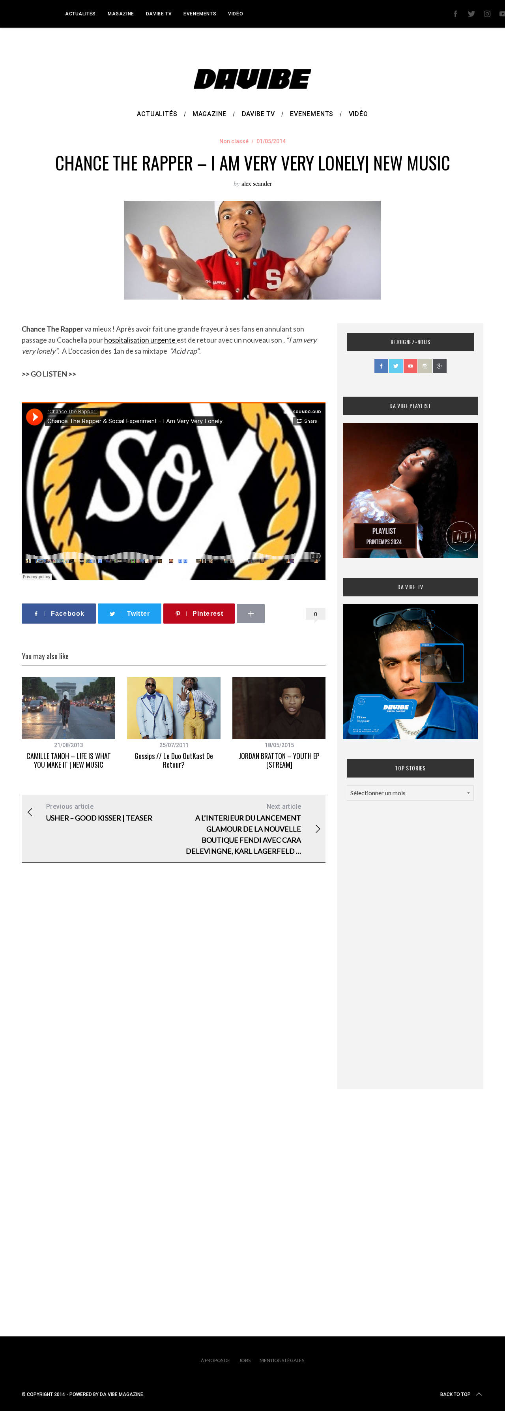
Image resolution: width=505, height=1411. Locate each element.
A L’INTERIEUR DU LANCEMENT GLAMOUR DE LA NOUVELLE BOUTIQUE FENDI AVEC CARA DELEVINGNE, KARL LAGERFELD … (243, 829)
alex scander (256, 183)
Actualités (80, 14)
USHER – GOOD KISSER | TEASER (99, 812)
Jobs (245, 1360)
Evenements (199, 14)
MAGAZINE (121, 14)
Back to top (455, 1394)
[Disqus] (173, 996)
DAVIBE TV (159, 14)
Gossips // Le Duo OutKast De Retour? (174, 760)
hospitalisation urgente (140, 339)
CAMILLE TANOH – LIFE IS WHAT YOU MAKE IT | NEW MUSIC (68, 760)
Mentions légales (282, 1360)
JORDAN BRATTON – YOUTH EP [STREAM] (279, 760)
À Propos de (215, 1360)
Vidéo (235, 14)
